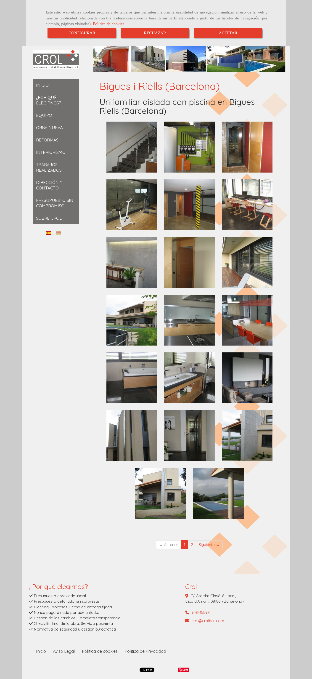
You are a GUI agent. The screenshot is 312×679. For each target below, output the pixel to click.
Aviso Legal (64, 651)
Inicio (41, 651)
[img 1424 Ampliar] (247, 147)
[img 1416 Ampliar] (131, 262)
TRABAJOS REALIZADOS (49, 167)
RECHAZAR (155, 33)
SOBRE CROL (49, 218)
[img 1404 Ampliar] (131, 320)
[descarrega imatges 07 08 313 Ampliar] (189, 377)
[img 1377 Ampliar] (160, 493)
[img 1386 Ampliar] (247, 377)
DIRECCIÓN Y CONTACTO (49, 185)
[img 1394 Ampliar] (131, 377)
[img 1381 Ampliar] (131, 435)
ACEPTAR (228, 33)
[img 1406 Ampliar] (247, 262)
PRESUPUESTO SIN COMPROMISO (54, 202)
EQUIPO (44, 115)
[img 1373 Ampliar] (218, 493)
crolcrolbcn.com (207, 620)
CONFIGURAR (82, 33)
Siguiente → (209, 544)
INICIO (42, 85)
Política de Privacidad (145, 651)
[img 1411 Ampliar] (189, 262)
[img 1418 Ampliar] (189, 204)
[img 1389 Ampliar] (131, 147)
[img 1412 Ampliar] (247, 204)
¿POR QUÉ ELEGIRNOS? (48, 100)
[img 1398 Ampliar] (247, 320)
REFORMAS (47, 140)
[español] (49, 232)
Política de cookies (108, 23)
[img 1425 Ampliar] (189, 147)
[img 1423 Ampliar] (131, 204)
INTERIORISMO (51, 152)
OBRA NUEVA (49, 127)
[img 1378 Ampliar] (247, 435)
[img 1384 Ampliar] (189, 435)
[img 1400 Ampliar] (189, 320)
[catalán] (59, 232)
